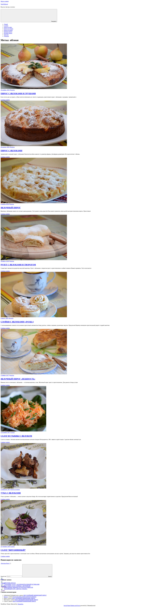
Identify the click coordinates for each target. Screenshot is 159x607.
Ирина (6, 596)
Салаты (6, 25)
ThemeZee (20, 604)
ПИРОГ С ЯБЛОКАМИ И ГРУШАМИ (18, 93)
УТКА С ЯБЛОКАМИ (11, 493)
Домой (6, 24)
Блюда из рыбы (8, 30)
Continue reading (5, 100)
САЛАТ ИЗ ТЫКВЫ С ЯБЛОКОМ (16, 436)
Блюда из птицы (8, 28)
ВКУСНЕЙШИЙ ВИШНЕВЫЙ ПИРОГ (35, 595)
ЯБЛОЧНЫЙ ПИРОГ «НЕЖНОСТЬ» (18, 379)
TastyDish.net (4, 4)
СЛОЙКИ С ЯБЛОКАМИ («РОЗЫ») (17, 322)
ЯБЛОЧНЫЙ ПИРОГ (11, 208)
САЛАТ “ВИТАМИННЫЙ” (13, 550)
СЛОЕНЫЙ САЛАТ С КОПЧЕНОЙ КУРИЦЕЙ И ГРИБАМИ (21, 584)
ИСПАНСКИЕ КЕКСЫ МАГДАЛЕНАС (24, 596)
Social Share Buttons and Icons (72, 605)
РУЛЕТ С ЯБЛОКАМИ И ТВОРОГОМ (18, 265)
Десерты (6, 36)
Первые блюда (8, 31)
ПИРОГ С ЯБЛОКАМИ (11, 151)
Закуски (6, 34)
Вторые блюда (8, 33)
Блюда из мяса (8, 27)
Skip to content (5, 1)
